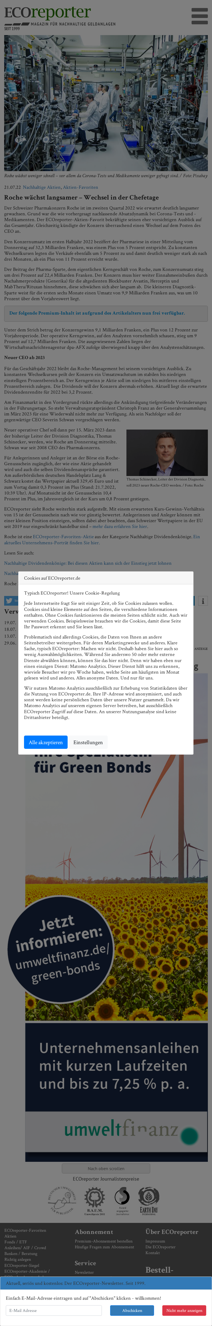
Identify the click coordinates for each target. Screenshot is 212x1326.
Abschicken (132, 1310)
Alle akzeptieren (46, 742)
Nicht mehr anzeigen (184, 1310)
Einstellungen (88, 742)
